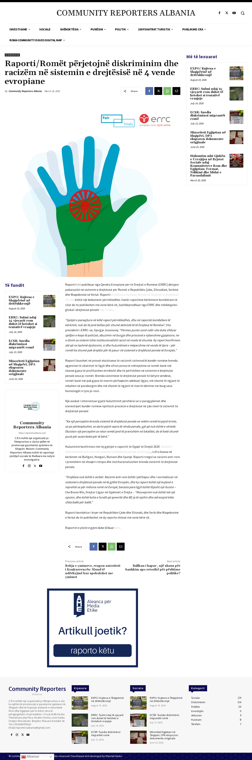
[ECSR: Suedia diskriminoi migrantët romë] (49, 345)
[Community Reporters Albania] (32, 406)
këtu (118, 528)
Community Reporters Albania (25, 91)
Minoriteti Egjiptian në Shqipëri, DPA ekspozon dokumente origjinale (208, 137)
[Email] (176, 91)
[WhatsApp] (167, 91)
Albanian (32, 756)
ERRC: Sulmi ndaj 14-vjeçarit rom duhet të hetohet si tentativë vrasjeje (23, 322)
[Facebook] (219, 13)
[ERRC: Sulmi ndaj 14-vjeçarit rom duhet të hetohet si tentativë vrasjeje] (49, 321)
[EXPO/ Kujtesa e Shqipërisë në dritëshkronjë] (49, 301)
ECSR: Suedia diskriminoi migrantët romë (21, 344)
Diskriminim (12, 55)
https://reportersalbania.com (32, 433)
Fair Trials (106, 310)
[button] (242, 13)
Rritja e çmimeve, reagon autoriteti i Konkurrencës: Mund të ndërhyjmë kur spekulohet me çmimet (92, 571)
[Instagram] (29, 465)
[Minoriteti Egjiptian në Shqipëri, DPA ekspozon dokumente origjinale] (49, 365)
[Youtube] (234, 13)
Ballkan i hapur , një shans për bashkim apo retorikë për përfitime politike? (152, 569)
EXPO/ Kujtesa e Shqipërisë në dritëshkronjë (21, 300)
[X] (227, 13)
